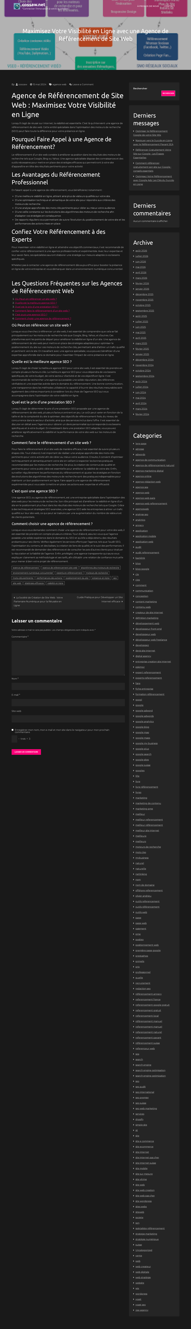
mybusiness (141, 858)
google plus (142, 749)
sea (137, 1054)
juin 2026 (140, 261)
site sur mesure (144, 1174)
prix (137, 967)
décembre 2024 (144, 359)
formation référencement (149, 694)
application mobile (145, 536)
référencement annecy (148, 994)
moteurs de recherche (97, 573)
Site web (16, 711)
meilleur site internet (147, 830)
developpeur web (145, 634)
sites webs (141, 1206)
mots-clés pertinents (23, 578)
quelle (139, 977)
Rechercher (140, 88)
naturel (139, 863)
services (139, 1114)
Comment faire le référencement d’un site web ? (42, 310)
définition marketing (146, 618)
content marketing (146, 601)
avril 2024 (140, 403)
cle (137, 574)
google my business (146, 743)
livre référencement (146, 787)
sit (136, 1130)
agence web (59, 84)
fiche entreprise (144, 689)
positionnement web (147, 945)
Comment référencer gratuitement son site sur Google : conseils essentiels (152, 167)
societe (139, 1217)
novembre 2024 (144, 365)
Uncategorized (143, 1250)
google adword (144, 710)
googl (138, 699)
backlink (140, 558)
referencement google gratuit (152, 1005)
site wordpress (143, 1201)
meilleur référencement (149, 825)
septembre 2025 (144, 310)
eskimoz (140, 667)
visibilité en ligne (55, 583)
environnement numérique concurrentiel (33, 573)
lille (137, 776)
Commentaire (20, 636)
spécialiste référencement (150, 1228)
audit (138, 547)
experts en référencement (69, 573)
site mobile (141, 1168)
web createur (143, 1266)
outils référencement (147, 907)
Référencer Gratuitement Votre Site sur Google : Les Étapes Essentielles (152, 154)
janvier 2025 (142, 354)
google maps (142, 738)
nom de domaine (145, 885)
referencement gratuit (148, 1010)
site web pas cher (145, 1195)
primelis (139, 961)
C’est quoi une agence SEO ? (31, 314)
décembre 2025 (144, 294)
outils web (141, 912)
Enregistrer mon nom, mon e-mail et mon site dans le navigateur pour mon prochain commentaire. (62, 731)
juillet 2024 (141, 387)
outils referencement (147, 901)
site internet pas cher (147, 1157)
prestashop (141, 956)
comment (141, 585)
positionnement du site (77, 578)
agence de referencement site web (60, 567)
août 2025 (141, 316)
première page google (148, 950)
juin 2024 (140, 392)
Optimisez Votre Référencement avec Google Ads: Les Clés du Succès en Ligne (153, 180)
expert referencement (148, 672)
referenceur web (145, 1048)
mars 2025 (141, 343)
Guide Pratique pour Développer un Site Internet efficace (100, 599)
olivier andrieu (143, 896)
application (141, 531)
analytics (140, 520)
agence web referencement (151, 503)
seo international (144, 1092)
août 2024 (141, 381)
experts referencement (148, 678)
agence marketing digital (149, 471)
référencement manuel (148, 1021)
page (138, 917)
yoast (138, 1299)
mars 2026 (141, 278)
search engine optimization (150, 1076)
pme (138, 934)
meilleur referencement (149, 819)
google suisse (142, 765)
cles (137, 580)
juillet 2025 (141, 321)
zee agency (141, 1310)
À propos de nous (148, 6)
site (137, 1135)
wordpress (141, 1294)
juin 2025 (140, 327)
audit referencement (147, 552)
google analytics (144, 721)
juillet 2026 (141, 256)
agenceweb (142, 509)
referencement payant (148, 1037)
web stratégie (143, 1277)
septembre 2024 (144, 376)
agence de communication (150, 460)
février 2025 (142, 349)
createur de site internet (149, 612)
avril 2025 (140, 338)
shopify (139, 1119)
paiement (140, 928)
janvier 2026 (142, 289)
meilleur (140, 814)
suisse (138, 1244)
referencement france (148, 999)
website (139, 1283)
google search (143, 754)
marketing (141, 798)
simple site (141, 1125)
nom (138, 879)
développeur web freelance (151, 640)
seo (115, 578)
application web (144, 541)
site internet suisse (145, 1163)
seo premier (142, 1097)
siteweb (139, 1212)
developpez (142, 645)
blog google (142, 569)
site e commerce (144, 1141)
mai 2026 (140, 267)
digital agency (143, 656)
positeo (139, 939)
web (137, 1261)
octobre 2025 (143, 305)
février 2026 (142, 283)
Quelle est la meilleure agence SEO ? (36, 303)
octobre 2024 (143, 370)
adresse (139, 449)
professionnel (143, 972)
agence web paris (145, 498)
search (139, 1059)
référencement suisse (147, 1043)
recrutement (142, 983)
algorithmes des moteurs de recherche (100, 567)
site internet (142, 1152)
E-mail (16, 695)
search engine (143, 1065)
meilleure (140, 836)
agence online (143, 476)
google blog (142, 727)
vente (138, 1255)
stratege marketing (146, 1234)
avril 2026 (140, 272)
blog (138, 563)
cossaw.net (33, 4)
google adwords (144, 716)
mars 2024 (141, 409)
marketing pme (144, 808)
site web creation (145, 1190)
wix (137, 1288)
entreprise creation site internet (153, 661)
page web (141, 923)
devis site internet (145, 650)
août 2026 (141, 250)
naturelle (140, 868)
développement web (147, 623)
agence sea (141, 487)
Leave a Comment (83, 84)
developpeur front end (148, 629)
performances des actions (49, 578)
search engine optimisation (150, 1070)
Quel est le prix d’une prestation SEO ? (36, 306)
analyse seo (141, 514)
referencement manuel (148, 1026)
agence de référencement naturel (154, 465)
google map (142, 732)
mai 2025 (140, 332)
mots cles (140, 852)
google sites (142, 759)
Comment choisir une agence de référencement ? (43, 318)
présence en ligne (101, 578)
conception (141, 596)
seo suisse (140, 1103)
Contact (169, 6)
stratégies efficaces (34, 583)
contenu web (143, 607)
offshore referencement (149, 890)
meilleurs (140, 841)
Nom (15, 678)
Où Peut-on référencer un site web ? (36, 299)
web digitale (142, 1272)
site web (17, 583)
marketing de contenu (148, 803)
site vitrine (141, 1179)
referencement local (147, 1016)
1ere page (140, 443)
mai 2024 (140, 398)
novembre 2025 (144, 300)
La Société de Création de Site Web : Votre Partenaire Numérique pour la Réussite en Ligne (38, 601)
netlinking (141, 874)
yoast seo (140, 1304)
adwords (140, 454)
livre (137, 781)
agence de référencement (26, 567)
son (137, 1223)
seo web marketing (146, 1108)
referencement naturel (148, 1032)
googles (139, 770)
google (139, 705)
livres (138, 792)
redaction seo (143, 988)
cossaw (22, 84)
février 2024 (142, 414)
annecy (139, 525)
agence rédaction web (148, 481)
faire (137, 683)
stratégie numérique (147, 1239)
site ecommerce (144, 1146)
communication (144, 590)
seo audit (140, 1086)
